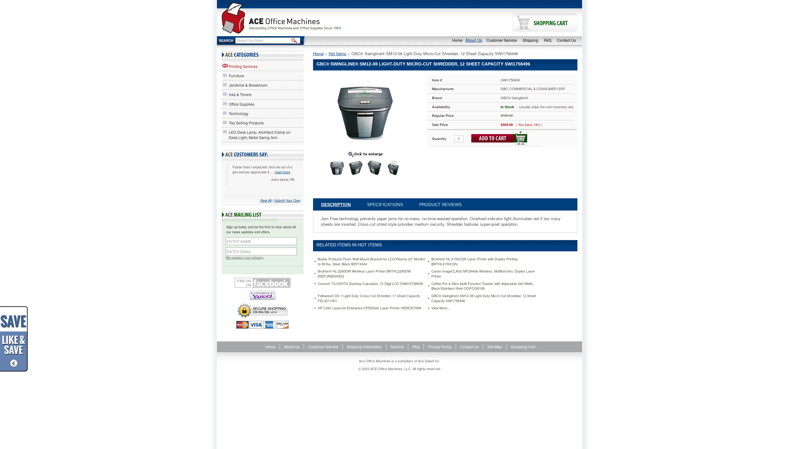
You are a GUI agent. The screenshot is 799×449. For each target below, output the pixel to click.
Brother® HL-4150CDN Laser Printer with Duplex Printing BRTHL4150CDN (474, 261)
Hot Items (337, 53)
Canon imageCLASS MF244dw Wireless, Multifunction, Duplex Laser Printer (483, 273)
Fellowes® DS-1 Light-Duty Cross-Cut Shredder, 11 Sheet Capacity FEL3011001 (369, 298)
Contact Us (566, 40)
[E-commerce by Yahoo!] (263, 295)
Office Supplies (241, 104)
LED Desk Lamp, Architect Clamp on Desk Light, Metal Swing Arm (260, 134)
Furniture (236, 75)
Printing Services (243, 66)
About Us (473, 40)
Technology (238, 113)
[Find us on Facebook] (263, 283)
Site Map (494, 346)
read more (282, 171)
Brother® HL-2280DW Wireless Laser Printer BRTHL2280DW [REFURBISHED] (364, 273)
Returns (397, 346)
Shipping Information (364, 346)
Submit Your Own (287, 200)
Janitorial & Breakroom (248, 85)
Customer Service (502, 40)
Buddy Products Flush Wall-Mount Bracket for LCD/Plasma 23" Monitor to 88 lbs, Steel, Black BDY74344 (371, 261)
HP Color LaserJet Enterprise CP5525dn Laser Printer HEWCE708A (369, 308)
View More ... (441, 308)
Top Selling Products (246, 122)
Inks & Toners (240, 94)
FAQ (547, 40)
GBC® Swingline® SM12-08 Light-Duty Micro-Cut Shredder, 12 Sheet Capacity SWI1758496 (483, 298)
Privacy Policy (440, 346)
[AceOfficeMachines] (308, 18)
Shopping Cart (523, 346)
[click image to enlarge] (365, 154)
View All (266, 200)
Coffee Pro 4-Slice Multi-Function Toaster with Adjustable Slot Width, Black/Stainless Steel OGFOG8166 (482, 286)
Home (457, 40)
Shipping (530, 40)
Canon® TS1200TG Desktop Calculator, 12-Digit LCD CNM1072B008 (370, 283)
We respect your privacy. (245, 257)
